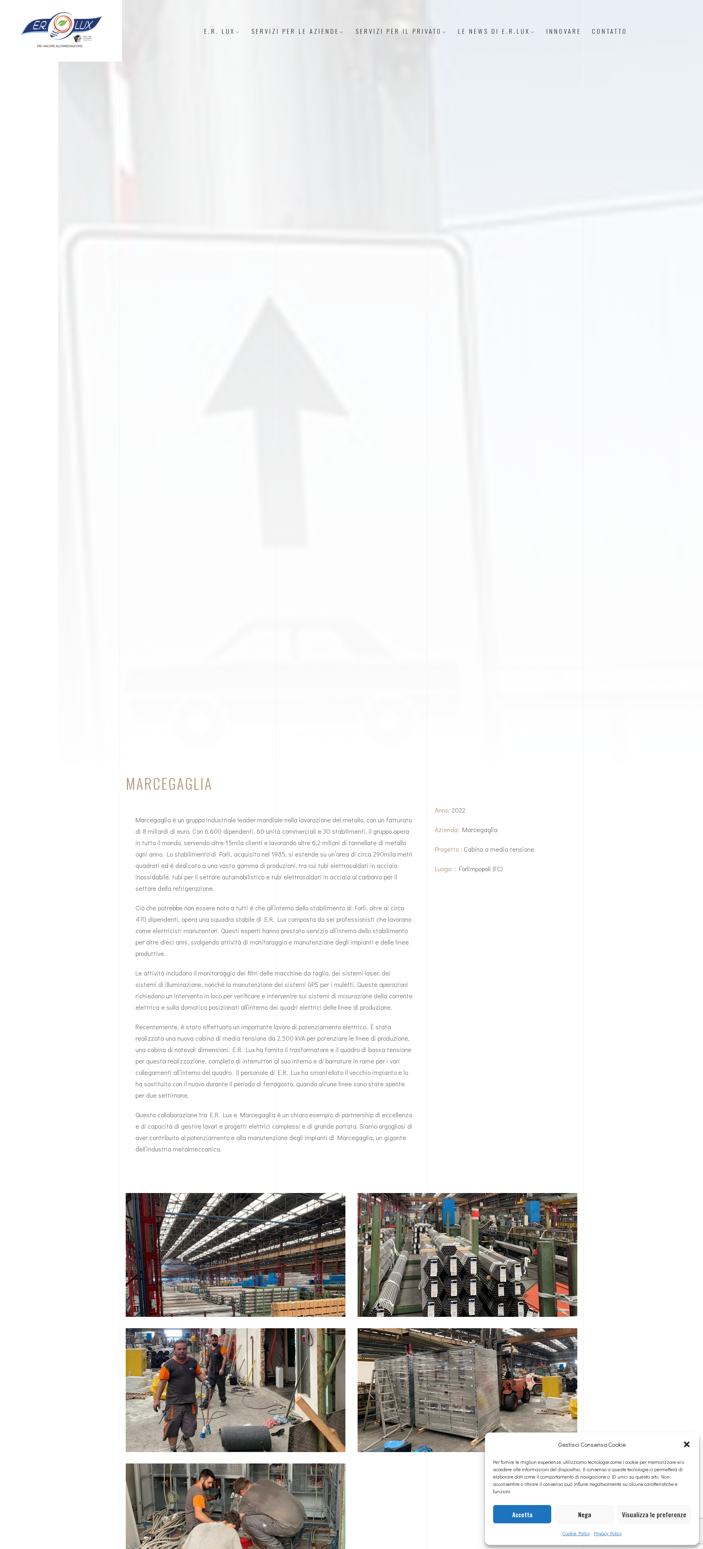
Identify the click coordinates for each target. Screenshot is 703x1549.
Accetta (522, 1514)
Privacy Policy (608, 1533)
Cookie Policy (576, 1533)
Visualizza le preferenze (654, 1514)
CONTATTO (609, 30)
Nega (584, 1514)
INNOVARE (563, 30)
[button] (687, 1444)
